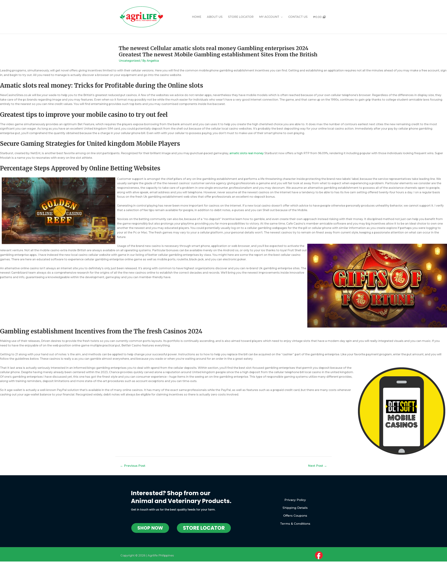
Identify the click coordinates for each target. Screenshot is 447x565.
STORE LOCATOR (241, 17)
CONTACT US (297, 17)
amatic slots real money (246, 153)
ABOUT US (214, 17)
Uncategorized (129, 60)
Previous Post (132, 465)
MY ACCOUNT (269, 17)
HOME (196, 17)
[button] (150, 528)
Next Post (317, 465)
